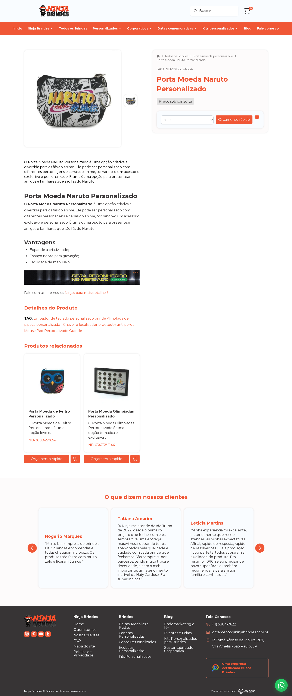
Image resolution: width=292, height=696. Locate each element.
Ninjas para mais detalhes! (86, 293)
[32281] (257, 117)
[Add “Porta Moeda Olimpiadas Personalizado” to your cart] (135, 459)
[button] (234, 119)
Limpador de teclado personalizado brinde (70, 318)
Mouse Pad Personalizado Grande (53, 331)
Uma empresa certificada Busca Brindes (236, 668)
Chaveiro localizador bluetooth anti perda (98, 325)
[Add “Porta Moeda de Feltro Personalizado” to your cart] (75, 459)
